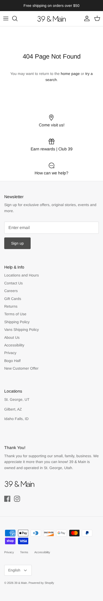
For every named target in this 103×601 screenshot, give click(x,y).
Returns (10, 306)
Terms (24, 552)
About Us (12, 337)
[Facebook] (7, 499)
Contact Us (13, 283)
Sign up (17, 243)
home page (70, 73)
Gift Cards (12, 299)
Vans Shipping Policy (21, 329)
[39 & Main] (51, 18)
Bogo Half (12, 361)
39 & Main (20, 582)
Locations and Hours (21, 275)
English (14, 570)
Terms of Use (15, 314)
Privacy (10, 353)
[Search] (17, 18)
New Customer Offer (21, 368)
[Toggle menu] (6, 18)
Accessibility (14, 345)
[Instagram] (17, 499)
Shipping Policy (17, 322)
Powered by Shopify (41, 582)
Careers (11, 291)
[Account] (85, 18)
